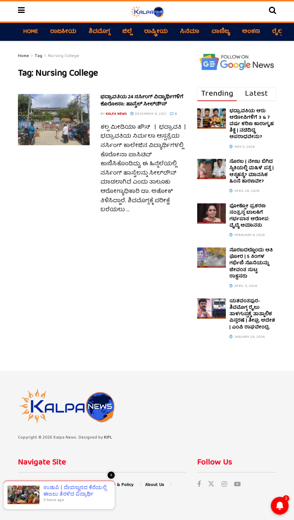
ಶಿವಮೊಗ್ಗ (99, 32)
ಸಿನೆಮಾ (189, 32)
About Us (154, 485)
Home (30, 32)
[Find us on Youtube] (237, 485)
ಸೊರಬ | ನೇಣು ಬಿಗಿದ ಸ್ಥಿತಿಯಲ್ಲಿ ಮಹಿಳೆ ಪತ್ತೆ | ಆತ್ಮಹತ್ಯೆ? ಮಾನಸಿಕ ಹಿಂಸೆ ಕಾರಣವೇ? (251, 172)
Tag (38, 56)
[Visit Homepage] (147, 11)
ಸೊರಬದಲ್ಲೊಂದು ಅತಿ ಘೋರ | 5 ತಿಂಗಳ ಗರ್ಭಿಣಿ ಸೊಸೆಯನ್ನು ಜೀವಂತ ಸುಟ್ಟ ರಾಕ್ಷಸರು (251, 263)
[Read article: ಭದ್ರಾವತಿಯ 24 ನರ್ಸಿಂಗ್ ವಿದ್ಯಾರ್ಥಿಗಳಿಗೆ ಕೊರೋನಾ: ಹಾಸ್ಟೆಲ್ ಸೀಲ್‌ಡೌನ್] (54, 119)
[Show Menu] (21, 11)
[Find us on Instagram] (224, 485)
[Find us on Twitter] (211, 485)
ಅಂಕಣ (251, 32)
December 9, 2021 (150, 114)
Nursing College (63, 56)
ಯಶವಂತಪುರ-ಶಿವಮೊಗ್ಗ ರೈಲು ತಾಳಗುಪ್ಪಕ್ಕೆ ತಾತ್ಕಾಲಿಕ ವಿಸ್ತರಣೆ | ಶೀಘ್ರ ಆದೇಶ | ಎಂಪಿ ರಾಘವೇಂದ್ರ (252, 314)
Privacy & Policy (117, 485)
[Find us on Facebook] (199, 485)
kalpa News (116, 114)
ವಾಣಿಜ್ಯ (221, 32)
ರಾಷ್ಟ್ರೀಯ (156, 32)
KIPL (108, 437)
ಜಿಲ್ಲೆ (127, 32)
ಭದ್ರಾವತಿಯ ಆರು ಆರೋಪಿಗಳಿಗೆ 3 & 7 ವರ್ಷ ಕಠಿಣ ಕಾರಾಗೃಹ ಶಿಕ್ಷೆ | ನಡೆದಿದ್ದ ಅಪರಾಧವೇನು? (251, 124)
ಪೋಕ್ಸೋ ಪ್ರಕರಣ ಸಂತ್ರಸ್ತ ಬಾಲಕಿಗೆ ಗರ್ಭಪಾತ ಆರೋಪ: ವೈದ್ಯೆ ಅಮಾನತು (249, 216)
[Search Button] (272, 11)
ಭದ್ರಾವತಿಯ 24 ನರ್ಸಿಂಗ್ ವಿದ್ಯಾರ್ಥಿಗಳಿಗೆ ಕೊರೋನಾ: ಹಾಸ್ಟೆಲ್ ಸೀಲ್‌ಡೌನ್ (142, 101)
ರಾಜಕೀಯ (63, 32)
